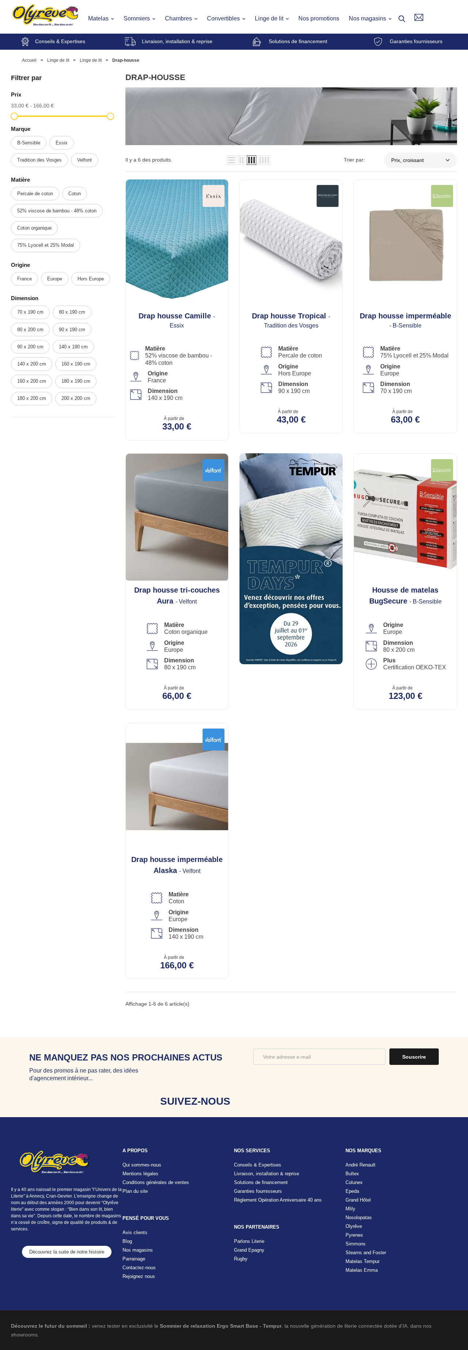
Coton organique (34, 228)
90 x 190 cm (72, 329)
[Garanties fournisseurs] (378, 41)
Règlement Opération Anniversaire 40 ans (278, 1200)
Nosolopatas (359, 1217)
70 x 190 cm (30, 312)
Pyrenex (354, 1235)
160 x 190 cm (75, 364)
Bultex (352, 1173)
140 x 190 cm (73, 346)
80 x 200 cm (30, 329)
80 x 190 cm (72, 312)
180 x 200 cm (31, 398)
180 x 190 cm (75, 381)
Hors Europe (91, 278)
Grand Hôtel (358, 1200)
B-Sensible (28, 142)
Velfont (84, 160)
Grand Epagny (249, 1250)
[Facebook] (249, 1101)
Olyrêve (354, 1226)
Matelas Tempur (363, 1261)
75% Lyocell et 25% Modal (45, 245)
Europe (54, 278)
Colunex (354, 1182)
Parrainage (133, 1259)
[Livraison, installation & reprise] (130, 41)
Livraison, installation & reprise (177, 41)
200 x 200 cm (75, 398)
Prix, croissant (407, 160)
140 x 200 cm (31, 364)
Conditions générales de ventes (155, 1182)
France (24, 278)
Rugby (241, 1259)
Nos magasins (137, 1250)
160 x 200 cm (31, 381)
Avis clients (134, 1232)
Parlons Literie (249, 1241)
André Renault (360, 1165)
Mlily (350, 1208)
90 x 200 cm (30, 346)
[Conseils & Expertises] (25, 41)
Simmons (356, 1244)
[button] (67, 1252)
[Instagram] (272, 1101)
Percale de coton (35, 193)
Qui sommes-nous (141, 1165)
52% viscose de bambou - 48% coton (57, 210)
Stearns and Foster (366, 1252)
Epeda (352, 1191)
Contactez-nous (139, 1267)
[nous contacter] (419, 17)
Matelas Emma (362, 1270)
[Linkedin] (295, 1101)
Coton (74, 193)
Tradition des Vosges (39, 160)
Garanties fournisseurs (416, 41)
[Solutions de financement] (257, 41)
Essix (62, 142)
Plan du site (135, 1191)
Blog (127, 1241)
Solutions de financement (298, 41)
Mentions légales (140, 1173)
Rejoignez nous (138, 1276)
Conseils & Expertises (60, 41)
